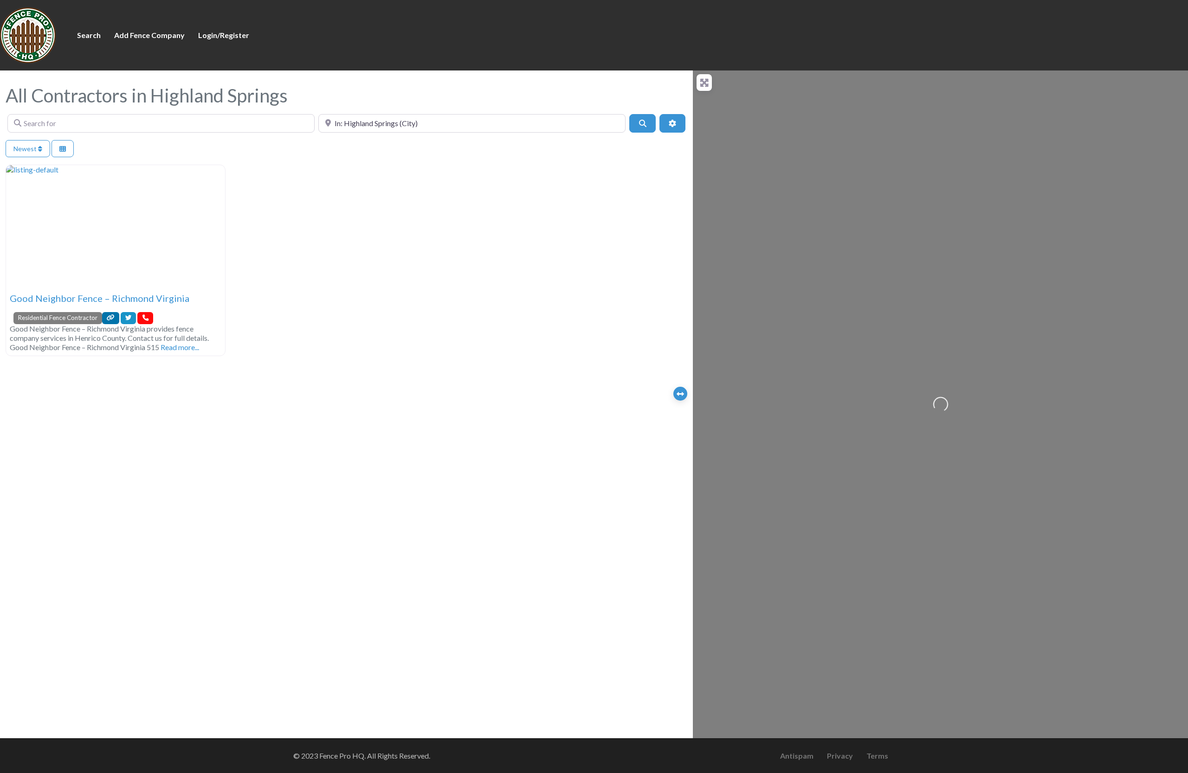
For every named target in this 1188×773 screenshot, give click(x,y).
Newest (25, 149)
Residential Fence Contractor (57, 317)
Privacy (840, 755)
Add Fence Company (149, 35)
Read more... (180, 347)
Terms (877, 755)
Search (89, 35)
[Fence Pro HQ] (28, 33)
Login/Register (223, 35)
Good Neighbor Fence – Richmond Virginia (99, 298)
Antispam (797, 755)
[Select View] (63, 148)
